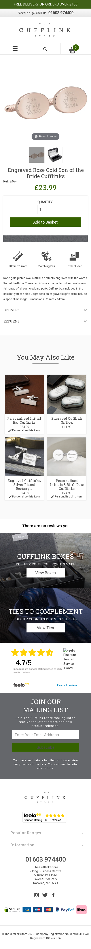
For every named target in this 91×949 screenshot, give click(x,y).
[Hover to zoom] (45, 99)
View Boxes (45, 572)
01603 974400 (61, 12)
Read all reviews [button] (67, 685)
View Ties (45, 627)
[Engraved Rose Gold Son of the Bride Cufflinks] (36, 155)
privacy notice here (32, 764)
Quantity (45, 202)
